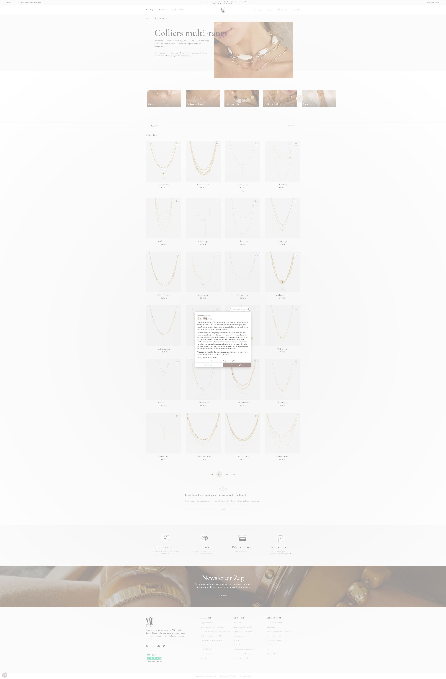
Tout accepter (236, 365)
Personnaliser (209, 365)
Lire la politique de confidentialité (207, 357)
